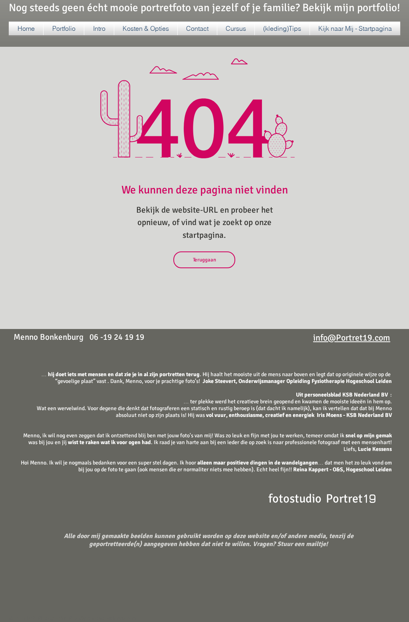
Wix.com (126, 618)
